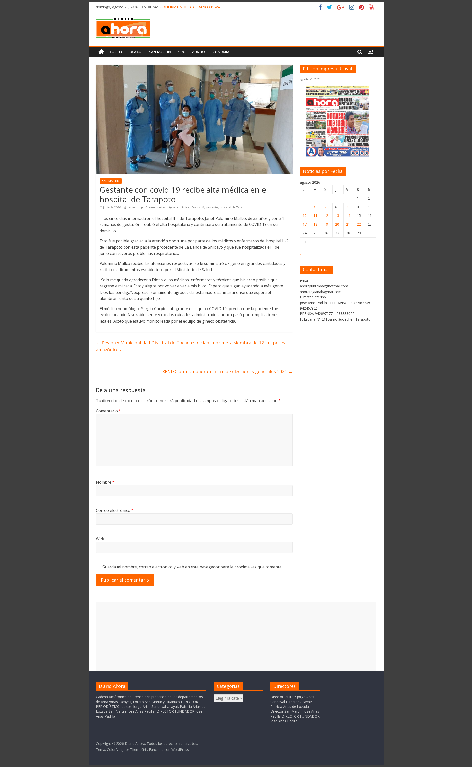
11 (315, 215)
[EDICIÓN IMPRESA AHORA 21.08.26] (338, 155)
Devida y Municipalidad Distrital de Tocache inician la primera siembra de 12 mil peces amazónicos (190, 346)
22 (359, 224)
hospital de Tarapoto (235, 207)
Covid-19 (197, 207)
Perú (181, 51)
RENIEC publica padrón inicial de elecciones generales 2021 (227, 371)
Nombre (105, 482)
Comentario (108, 410)
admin (133, 207)
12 (326, 215)
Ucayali (136, 51)
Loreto (117, 51)
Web (100, 538)
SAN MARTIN (160, 51)
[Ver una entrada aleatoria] (370, 52)
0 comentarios (155, 207)
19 (326, 224)
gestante (212, 207)
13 (337, 215)
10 (305, 215)
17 (305, 224)
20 (337, 224)
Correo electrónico (114, 510)
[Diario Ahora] (101, 52)
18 (315, 224)
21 (348, 224)
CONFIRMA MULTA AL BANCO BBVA (190, 7)
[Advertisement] (236, 636)
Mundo (198, 51)
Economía (220, 51)
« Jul (303, 254)
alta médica (181, 207)
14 (348, 215)
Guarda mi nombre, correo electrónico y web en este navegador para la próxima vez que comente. (192, 567)
